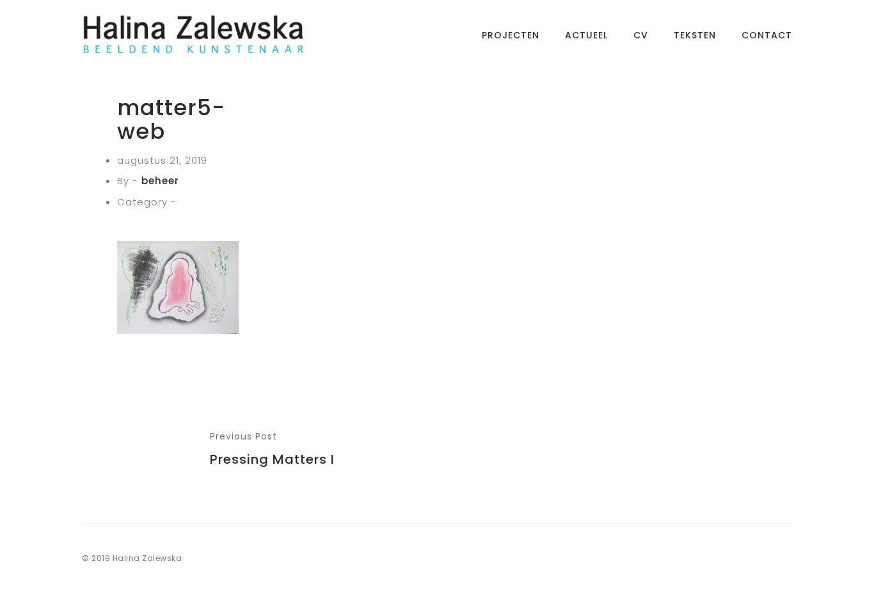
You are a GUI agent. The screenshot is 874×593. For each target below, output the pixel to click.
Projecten (510, 35)
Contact (767, 35)
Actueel (586, 35)
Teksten (695, 35)
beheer (160, 180)
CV (640, 35)
